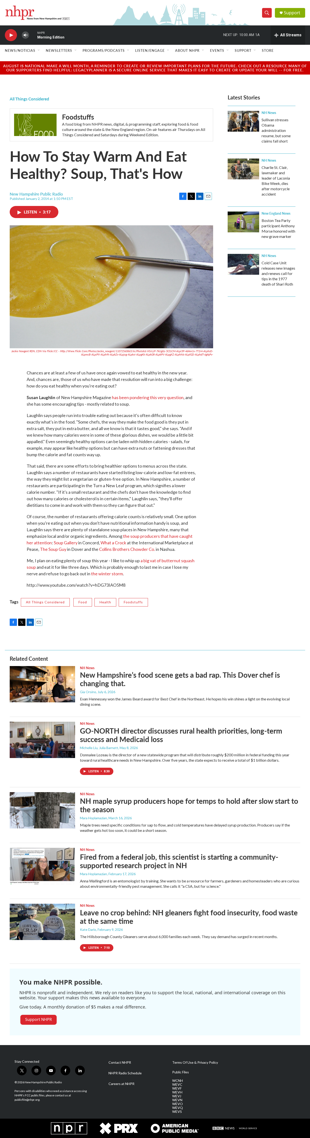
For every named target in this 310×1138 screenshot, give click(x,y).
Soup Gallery (66, 542)
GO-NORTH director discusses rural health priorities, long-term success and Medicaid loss (181, 735)
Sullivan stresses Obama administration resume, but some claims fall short (276, 130)
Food (82, 602)
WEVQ (177, 1108)
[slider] (33, 35)
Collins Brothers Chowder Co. (127, 549)
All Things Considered (29, 99)
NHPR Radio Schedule (125, 1073)
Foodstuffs (78, 116)
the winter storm (107, 573)
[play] (11, 35)
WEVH (177, 1092)
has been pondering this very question (148, 397)
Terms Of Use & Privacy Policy (195, 1062)
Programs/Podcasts (104, 50)
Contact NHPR (119, 1062)
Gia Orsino (88, 692)
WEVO (177, 1104)
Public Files (180, 1072)
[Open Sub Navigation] (39, 50)
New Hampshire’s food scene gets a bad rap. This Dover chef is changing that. (180, 679)
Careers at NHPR (121, 1084)
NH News (269, 112)
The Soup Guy (53, 549)
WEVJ (176, 1096)
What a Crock (113, 542)
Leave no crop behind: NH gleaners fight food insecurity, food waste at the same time (189, 916)
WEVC (177, 1084)
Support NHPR (38, 1019)
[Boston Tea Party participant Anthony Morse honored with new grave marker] (243, 222)
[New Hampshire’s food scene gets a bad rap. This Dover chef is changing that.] (42, 684)
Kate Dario (88, 929)
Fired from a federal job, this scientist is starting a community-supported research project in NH (179, 861)
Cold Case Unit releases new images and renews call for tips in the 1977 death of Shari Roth (278, 273)
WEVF (177, 1088)
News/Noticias (20, 50)
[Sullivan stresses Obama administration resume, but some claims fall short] (243, 121)
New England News (276, 213)
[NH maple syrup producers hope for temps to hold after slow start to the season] (42, 810)
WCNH (177, 1081)
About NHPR (187, 50)
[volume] (25, 35)
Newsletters (59, 50)
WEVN (177, 1100)
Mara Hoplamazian (93, 818)
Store (268, 50)
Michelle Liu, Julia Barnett (99, 748)
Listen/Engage (150, 50)
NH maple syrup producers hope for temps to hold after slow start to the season (189, 805)
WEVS (177, 1112)
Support (292, 12)
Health (105, 602)
